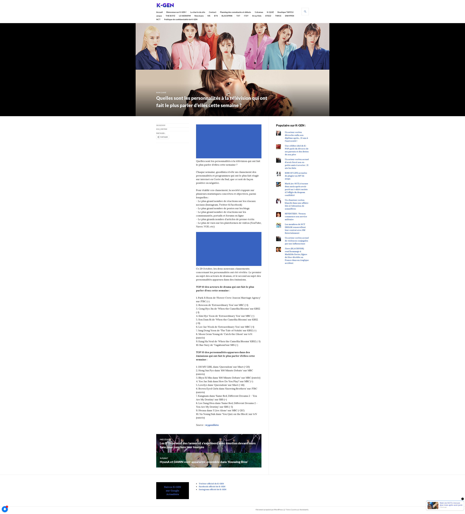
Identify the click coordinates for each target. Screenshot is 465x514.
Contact (212, 12)
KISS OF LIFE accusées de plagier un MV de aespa (296, 176)
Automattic (304, 510)
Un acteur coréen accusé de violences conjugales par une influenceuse (297, 241)
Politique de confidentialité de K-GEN (180, 19)
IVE (208, 16)
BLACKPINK (227, 16)
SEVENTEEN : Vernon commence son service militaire (296, 216)
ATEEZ (268, 16)
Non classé (161, 93)
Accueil (159, 12)
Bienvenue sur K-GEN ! (176, 12)
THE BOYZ (170, 16)
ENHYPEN (289, 16)
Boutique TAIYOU (286, 12)
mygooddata (212, 424)
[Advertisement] (229, 141)
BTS (216, 16)
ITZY (246, 16)
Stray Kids (256, 16)
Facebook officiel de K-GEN (212, 486)
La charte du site (197, 12)
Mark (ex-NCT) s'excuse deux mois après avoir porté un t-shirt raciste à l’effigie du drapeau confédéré (296, 189)
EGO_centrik (161, 129)
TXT (238, 16)
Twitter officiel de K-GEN (211, 483)
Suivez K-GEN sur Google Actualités (172, 490)
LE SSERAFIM (185, 16)
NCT (158, 19)
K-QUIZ (270, 12)
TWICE (278, 16)
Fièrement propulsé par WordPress (269, 510)
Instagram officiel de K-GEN (212, 489)
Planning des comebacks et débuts (235, 12)
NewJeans (199, 16)
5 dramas (259, 12)
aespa (159, 16)
